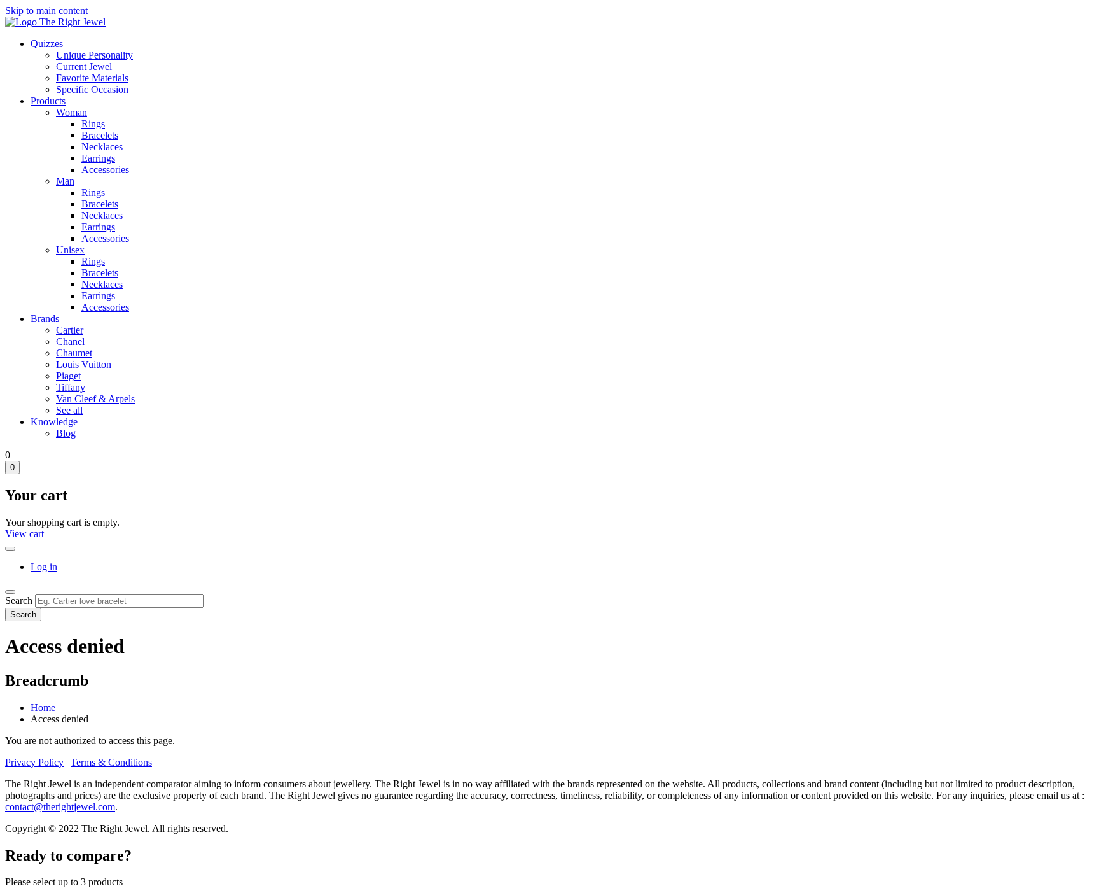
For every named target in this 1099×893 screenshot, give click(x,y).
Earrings (98, 158)
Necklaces (102, 146)
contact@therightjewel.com (60, 806)
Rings (93, 123)
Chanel (70, 341)
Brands (45, 318)
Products (48, 100)
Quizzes (47, 43)
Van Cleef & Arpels (95, 398)
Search (18, 600)
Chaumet (74, 353)
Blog (66, 433)
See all (69, 410)
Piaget (68, 375)
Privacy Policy (34, 762)
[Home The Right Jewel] (55, 22)
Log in (44, 566)
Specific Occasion (92, 89)
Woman (71, 112)
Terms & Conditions (111, 762)
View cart (24, 533)
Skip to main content (46, 10)
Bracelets (99, 135)
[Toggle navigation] (10, 592)
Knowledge (54, 421)
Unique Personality (94, 55)
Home (43, 707)
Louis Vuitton (83, 364)
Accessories (105, 169)
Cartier (69, 330)
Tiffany (70, 387)
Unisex (70, 249)
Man (65, 181)
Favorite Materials (92, 78)
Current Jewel (84, 66)
